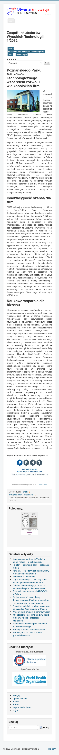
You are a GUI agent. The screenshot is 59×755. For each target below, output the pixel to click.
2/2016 (16, 701)
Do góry (52, 748)
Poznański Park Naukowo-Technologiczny (26, 51)
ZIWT (10, 54)
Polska (16, 704)
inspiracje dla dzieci (22, 707)
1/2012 (11, 48)
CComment (42, 484)
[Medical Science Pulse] (29, 660)
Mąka (15, 710)
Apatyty (16, 695)
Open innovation (20, 698)
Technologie (21, 54)
